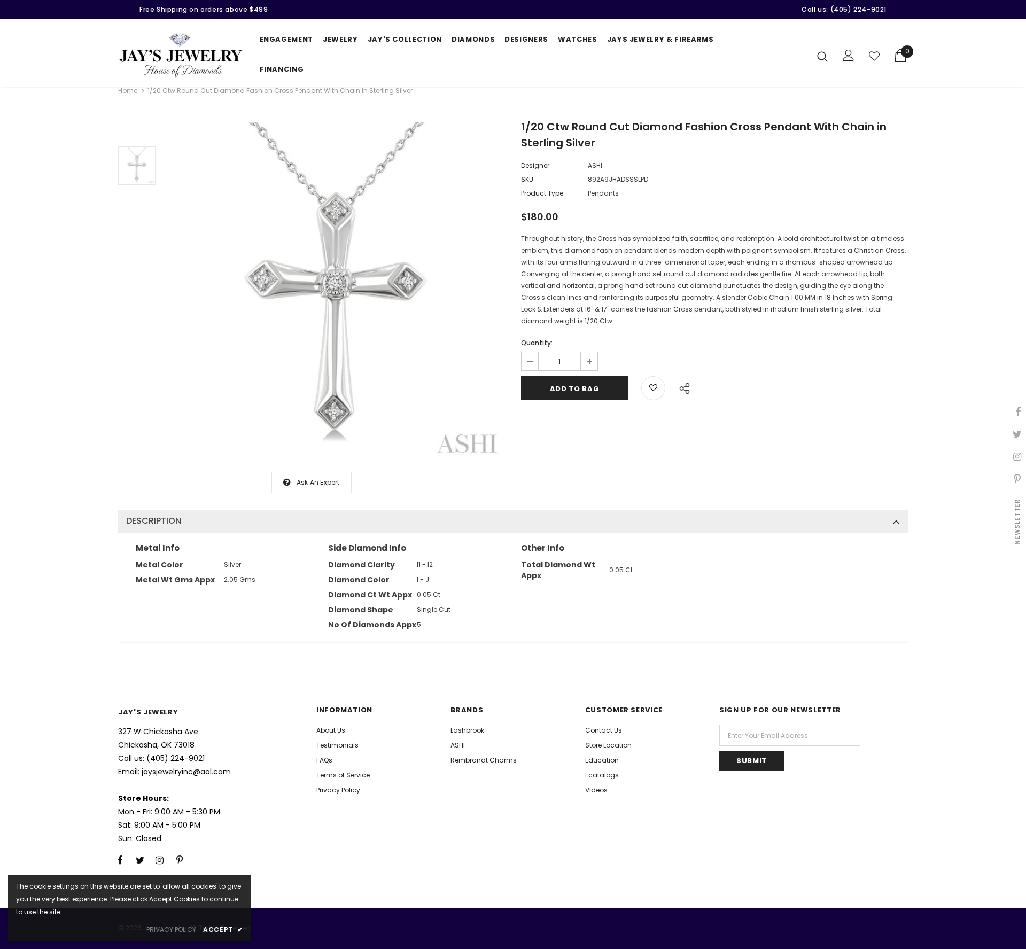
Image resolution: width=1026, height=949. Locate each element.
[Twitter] (140, 860)
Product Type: (543, 193)
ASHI (595, 165)
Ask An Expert (318, 482)
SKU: (528, 179)
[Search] (822, 56)
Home (127, 90)
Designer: (536, 165)
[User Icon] (848, 55)
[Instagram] (159, 860)
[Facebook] (120, 860)
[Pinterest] (179, 860)
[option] (335, 291)
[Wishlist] (874, 56)
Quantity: (537, 342)
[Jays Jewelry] (181, 56)
